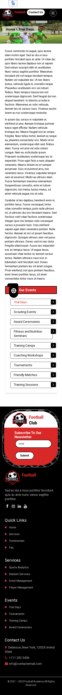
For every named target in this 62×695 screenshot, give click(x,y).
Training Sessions (26, 384)
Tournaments (23, 365)
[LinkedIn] (20, 507)
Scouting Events (25, 312)
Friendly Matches (25, 375)
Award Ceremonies (27, 321)
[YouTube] (26, 507)
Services (14, 534)
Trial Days (20, 302)
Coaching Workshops (28, 355)
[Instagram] (14, 507)
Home (10, 29)
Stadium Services (19, 574)
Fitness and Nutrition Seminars (28, 334)
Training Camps (24, 345)
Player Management (21, 587)
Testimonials (16, 540)
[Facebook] (8, 507)
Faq (11, 547)
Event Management (20, 580)
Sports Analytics (19, 567)
